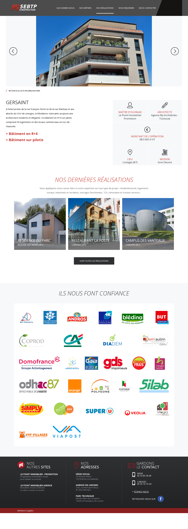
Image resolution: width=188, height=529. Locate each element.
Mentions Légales (25, 510)
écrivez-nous (141, 491)
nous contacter (147, 8)
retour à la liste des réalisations (24, 91)
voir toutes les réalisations (94, 261)
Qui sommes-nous (66, 8)
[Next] (174, 51)
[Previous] (13, 51)
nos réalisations (105, 8)
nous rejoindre (126, 8)
